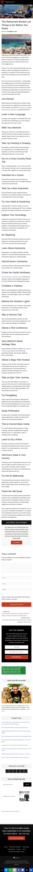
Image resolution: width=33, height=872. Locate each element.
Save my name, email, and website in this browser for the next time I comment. (16, 598)
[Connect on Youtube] (18, 771)
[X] (27, 870)
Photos (19, 849)
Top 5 (24, 849)
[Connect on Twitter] (11, 771)
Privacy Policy (24, 861)
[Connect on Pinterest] (25, 771)
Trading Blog (11, 849)
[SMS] (6, 870)
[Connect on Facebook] (14, 771)
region (26, 464)
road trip (20, 166)
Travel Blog (25, 847)
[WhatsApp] (10, 870)
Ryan (4, 31)
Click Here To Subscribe (16, 838)
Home (6, 847)
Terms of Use (18, 861)
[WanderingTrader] (7, 2)
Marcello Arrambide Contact (16, 851)
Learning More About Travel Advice (10, 811)
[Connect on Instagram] (7, 771)
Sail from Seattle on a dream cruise (11, 276)
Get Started (16, 542)
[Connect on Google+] (22, 771)
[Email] (14, 870)
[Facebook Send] (23, 870)
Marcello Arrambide (15, 847)
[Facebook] (18, 870)
